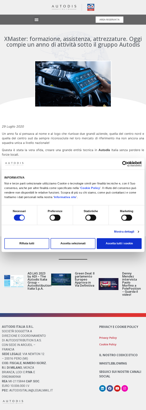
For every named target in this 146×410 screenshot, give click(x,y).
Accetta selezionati (73, 243)
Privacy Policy (108, 337)
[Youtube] (117, 388)
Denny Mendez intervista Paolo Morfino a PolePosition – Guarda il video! (131, 284)
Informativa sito (65, 197)
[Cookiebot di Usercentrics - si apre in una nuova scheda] (125, 164)
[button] (36, 19)
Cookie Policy (90, 188)
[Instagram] (124, 388)
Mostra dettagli (124, 231)
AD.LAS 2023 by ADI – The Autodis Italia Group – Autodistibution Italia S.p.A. (39, 281)
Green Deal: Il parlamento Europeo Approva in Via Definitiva (84, 279)
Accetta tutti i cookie (119, 243)
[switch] (55, 218)
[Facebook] (110, 388)
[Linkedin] (102, 388)
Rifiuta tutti (26, 243)
